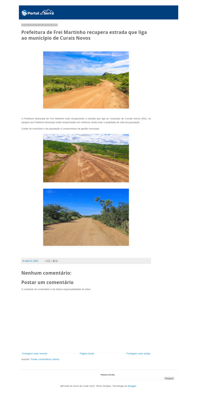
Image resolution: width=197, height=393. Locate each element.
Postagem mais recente (34, 353)
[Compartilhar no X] (51, 260)
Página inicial (87, 353)
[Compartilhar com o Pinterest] (56, 260)
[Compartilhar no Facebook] (54, 260)
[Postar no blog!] (49, 260)
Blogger (132, 386)
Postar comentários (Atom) (45, 359)
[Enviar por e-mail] (46, 260)
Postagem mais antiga (138, 353)
